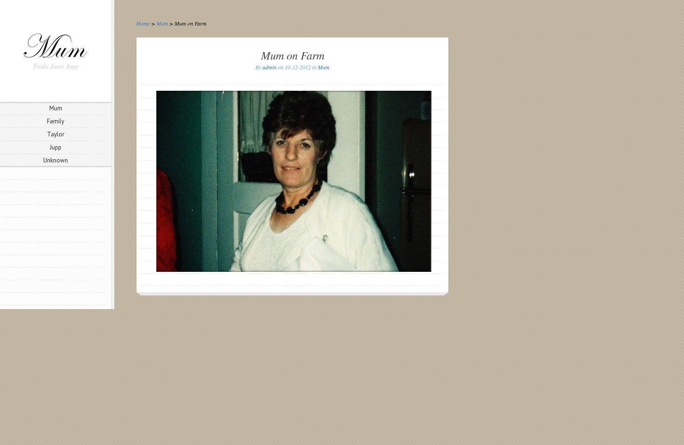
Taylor (55, 134)
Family (55, 121)
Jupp (55, 147)
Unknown (55, 160)
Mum (55, 108)
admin (269, 67)
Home (143, 23)
